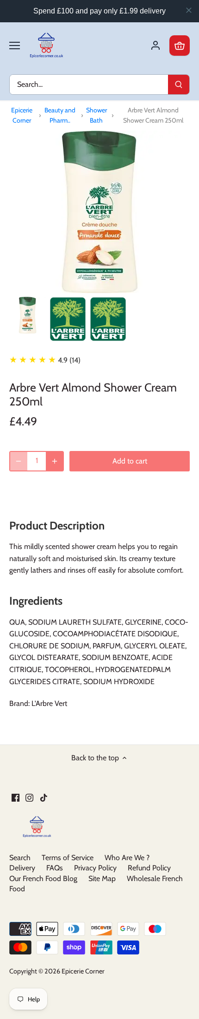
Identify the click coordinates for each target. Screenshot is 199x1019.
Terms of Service (67, 857)
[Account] (155, 45)
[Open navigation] (14, 45)
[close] (188, 10)
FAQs (54, 867)
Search (20, 857)
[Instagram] (29, 797)
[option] (27, 315)
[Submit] (178, 84)
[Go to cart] (179, 45)
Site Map (102, 878)
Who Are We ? (127, 857)
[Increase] (54, 461)
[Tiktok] (44, 797)
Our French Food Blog (43, 878)
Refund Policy (149, 867)
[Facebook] (15, 797)
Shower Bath (96, 115)
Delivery (22, 867)
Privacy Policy (95, 867)
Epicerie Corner (21, 115)
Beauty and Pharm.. (59, 115)
